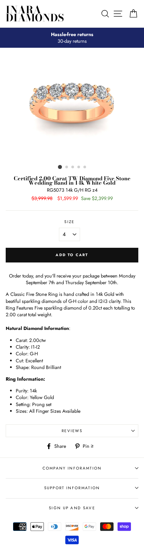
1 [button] (60, 167)
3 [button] (73, 167)
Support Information (72, 488)
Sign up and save (72, 508)
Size (69, 221)
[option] (72, 37)
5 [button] (85, 167)
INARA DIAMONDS (35, 13)
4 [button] (79, 167)
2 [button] (67, 167)
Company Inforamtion (72, 468)
